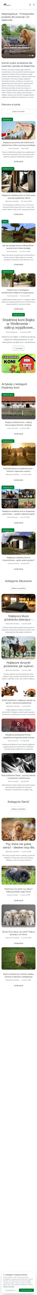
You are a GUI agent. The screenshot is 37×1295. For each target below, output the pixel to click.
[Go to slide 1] (29, 55)
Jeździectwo (7, 119)
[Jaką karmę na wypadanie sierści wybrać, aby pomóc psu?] (19, 41)
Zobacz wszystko (18, 111)
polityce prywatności (8, 1286)
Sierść (7, 41)
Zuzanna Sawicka (9, 51)
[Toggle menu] (34, 5)
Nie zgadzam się (10, 1290)
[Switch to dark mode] (30, 4)
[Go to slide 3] (32, 55)
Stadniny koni (8, 169)
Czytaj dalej (18, 348)
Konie (5, 221)
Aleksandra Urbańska (12, 201)
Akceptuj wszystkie (26, 1290)
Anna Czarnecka (14, 148)
